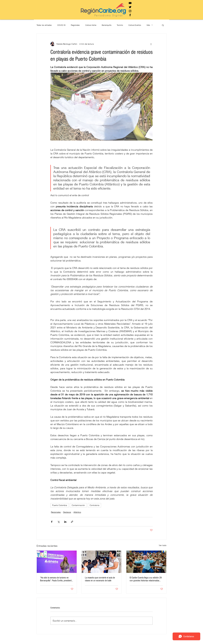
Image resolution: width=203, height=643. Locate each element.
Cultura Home (90, 25)
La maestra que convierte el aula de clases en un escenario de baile (100, 579)
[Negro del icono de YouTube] (130, 3)
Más (148, 25)
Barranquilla (106, 25)
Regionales (75, 25)
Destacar (67, 512)
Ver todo (162, 545)
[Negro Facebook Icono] (130, 15)
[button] (163, 25)
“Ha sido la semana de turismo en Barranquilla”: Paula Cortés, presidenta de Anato (56, 579)
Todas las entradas (44, 25)
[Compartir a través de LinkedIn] (65, 521)
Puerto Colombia (59, 505)
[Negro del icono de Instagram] (130, 11)
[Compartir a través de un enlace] (72, 521)
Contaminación (78, 505)
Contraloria (94, 505)
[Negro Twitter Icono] (130, 7)
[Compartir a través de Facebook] (51, 521)
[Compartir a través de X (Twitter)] (58, 521)
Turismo (120, 25)
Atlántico (77, 512)
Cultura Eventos (134, 25)
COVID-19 (61, 25)
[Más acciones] (151, 44)
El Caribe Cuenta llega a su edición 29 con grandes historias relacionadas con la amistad (146, 579)
